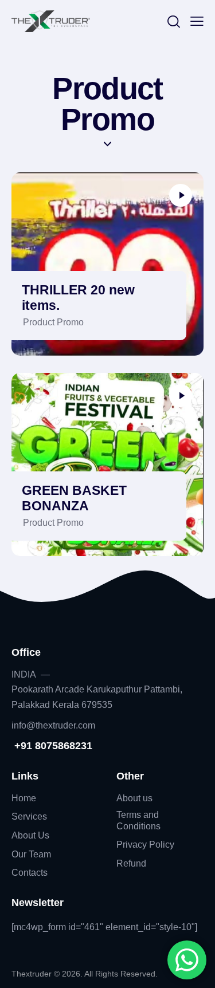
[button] (197, 21)
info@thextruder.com (53, 725)
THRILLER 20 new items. (78, 298)
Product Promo (53, 322)
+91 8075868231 (51, 745)
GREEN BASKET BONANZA (74, 498)
